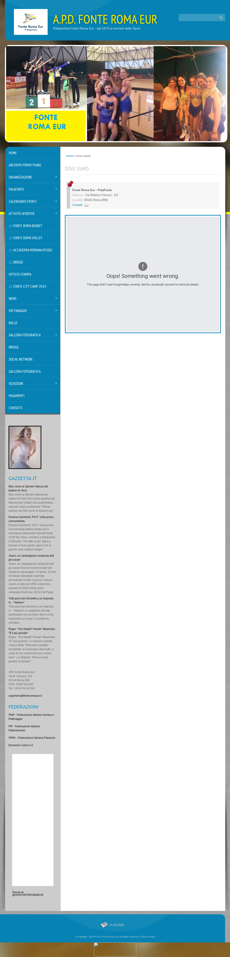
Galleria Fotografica (25, 335)
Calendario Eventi (23, 201)
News (12, 299)
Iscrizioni (16, 384)
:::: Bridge (16, 262)
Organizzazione (20, 177)
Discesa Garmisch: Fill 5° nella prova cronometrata (31, 519)
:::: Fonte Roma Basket (25, 226)
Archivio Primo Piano (25, 165)
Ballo (13, 323)
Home (69, 156)
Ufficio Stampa (20, 274)
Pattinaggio (18, 311)
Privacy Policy (148, 936)
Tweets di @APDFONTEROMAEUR (27, 894)
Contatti (77, 205)
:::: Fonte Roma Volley (25, 238)
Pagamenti (16, 396)
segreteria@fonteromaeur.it (25, 695)
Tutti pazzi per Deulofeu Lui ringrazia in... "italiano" (31, 600)
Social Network (21, 359)
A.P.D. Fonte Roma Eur (105, 20)
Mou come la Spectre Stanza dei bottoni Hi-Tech (28, 488)
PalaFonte (16, 189)
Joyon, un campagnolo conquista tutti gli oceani (31, 557)
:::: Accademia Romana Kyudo (30, 250)
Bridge (14, 347)
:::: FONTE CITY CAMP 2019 (27, 286)
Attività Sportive (22, 214)
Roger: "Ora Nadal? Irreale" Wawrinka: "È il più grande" (32, 631)
